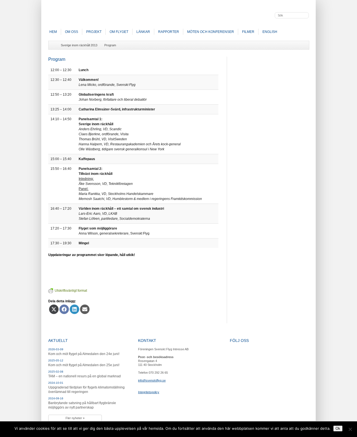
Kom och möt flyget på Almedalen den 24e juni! (83, 354)
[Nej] (350, 429)
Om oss (71, 32)
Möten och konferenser (210, 32)
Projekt (94, 32)
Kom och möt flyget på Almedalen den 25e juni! (83, 365)
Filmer (248, 32)
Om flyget (119, 32)
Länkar (143, 32)
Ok (338, 428)
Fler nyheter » (75, 418)
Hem (53, 32)
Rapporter (168, 32)
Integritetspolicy (148, 392)
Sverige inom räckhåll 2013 (79, 45)
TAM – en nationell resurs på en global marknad (84, 376)
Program (110, 45)
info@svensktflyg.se (152, 380)
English (269, 32)
